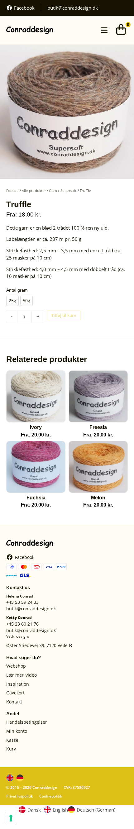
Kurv (11, 749)
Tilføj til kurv (63, 315)
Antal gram (17, 290)
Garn (53, 190)
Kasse (12, 740)
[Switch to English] (10, 777)
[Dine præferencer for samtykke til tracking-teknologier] (11, 818)
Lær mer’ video (21, 675)
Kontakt (14, 702)
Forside (12, 190)
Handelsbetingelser (26, 722)
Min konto (16, 731)
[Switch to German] (20, 777)
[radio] (12, 301)
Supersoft (68, 190)
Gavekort (15, 693)
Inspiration (17, 684)
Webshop (16, 666)
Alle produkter (34, 190)
